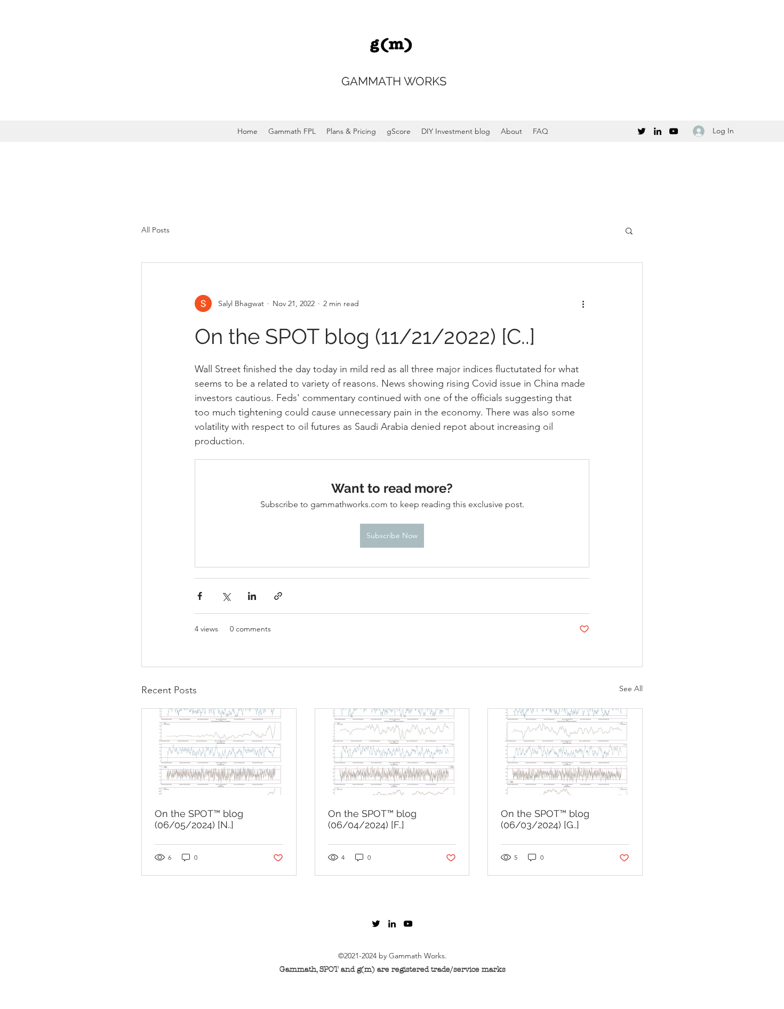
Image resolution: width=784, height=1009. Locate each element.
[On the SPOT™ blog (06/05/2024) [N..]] (219, 752)
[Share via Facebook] (200, 596)
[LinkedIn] (657, 131)
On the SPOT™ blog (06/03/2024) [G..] (545, 819)
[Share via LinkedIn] (252, 596)
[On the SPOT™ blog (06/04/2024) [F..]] (392, 752)
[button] (629, 230)
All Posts (155, 230)
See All (631, 688)
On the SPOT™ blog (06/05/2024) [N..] (199, 819)
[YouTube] (673, 131)
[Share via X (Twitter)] (226, 596)
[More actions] (583, 303)
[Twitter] (641, 131)
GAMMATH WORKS (393, 81)
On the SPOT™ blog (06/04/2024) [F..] (372, 819)
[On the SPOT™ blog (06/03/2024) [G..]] (565, 752)
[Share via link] (278, 596)
